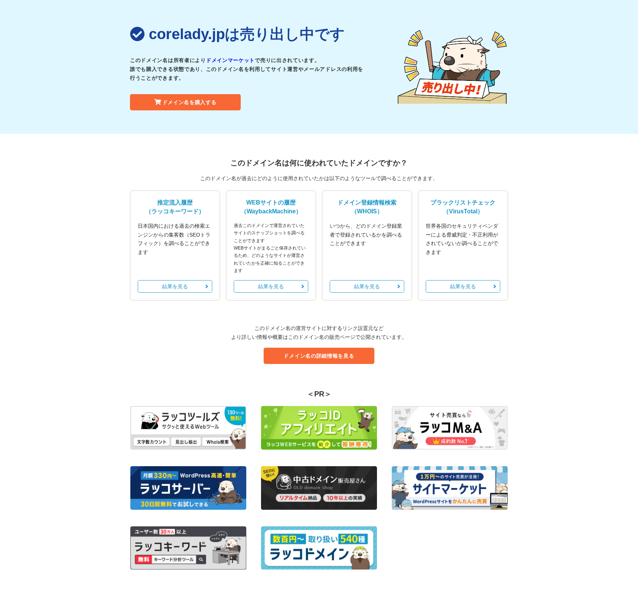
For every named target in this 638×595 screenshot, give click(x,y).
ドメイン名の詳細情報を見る (319, 356)
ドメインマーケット (230, 60)
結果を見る (175, 286)
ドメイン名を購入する (189, 102)
